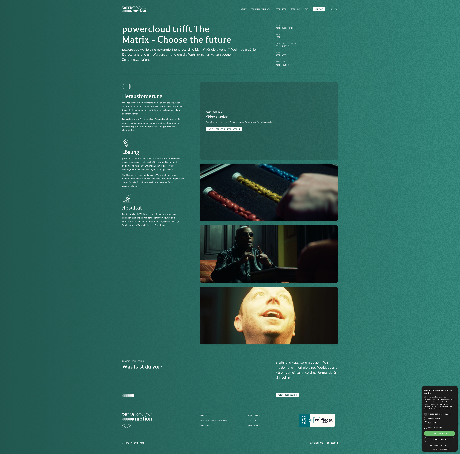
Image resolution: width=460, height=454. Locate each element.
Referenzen (254, 415)
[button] (439, 445)
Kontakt (252, 420)
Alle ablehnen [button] (439, 439)
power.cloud (282, 65)
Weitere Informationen (446, 409)
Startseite (206, 415)
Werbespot (281, 55)
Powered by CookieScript (440, 449)
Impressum (332, 443)
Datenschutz (316, 443)
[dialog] (440, 419)
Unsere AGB (254, 425)
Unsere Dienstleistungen (213, 420)
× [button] (455, 388)
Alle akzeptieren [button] (439, 433)
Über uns (204, 425)
